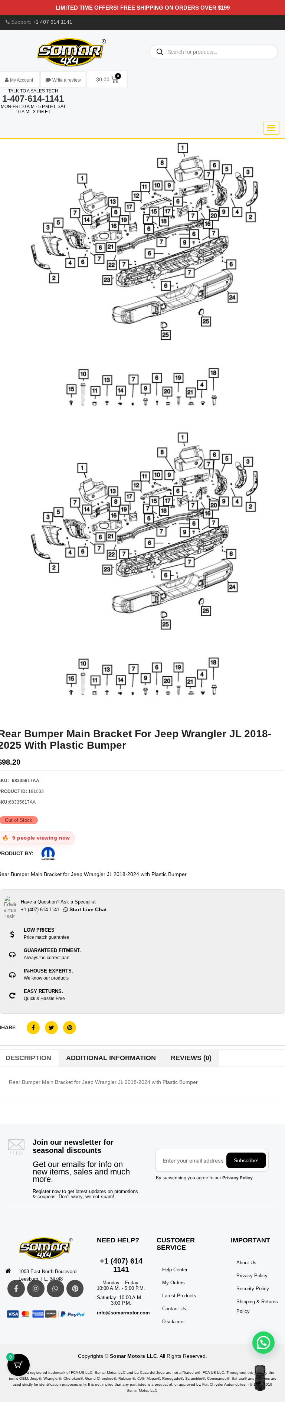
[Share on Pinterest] (69, 1027)
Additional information (111, 1058)
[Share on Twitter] (51, 1027)
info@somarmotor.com (123, 1313)
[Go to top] (259, 1378)
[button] (263, 1342)
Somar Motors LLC (133, 1356)
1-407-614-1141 (33, 99)
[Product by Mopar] (48, 853)
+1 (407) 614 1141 (121, 1265)
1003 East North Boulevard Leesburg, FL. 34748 (47, 1275)
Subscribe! (246, 1160)
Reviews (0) (191, 1058)
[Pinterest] (75, 1288)
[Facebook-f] (16, 1288)
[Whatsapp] (55, 1288)
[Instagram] (36, 1288)
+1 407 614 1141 (52, 22)
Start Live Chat (87, 909)
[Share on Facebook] (33, 1027)
